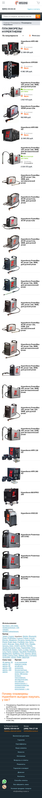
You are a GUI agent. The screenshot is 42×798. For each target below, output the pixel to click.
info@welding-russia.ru (21, 791)
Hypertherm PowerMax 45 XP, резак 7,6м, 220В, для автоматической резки (30, 326)
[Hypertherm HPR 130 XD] (11, 455)
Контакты (21, 776)
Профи (32, 644)
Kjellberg (16, 653)
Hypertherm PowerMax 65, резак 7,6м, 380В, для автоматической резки (30, 347)
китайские (19, 666)
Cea (4, 652)
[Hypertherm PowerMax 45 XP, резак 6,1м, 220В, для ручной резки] (11, 202)
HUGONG (6, 657)
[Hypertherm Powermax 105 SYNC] (11, 539)
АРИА (13, 657)
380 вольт (23, 674)
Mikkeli (21, 655)
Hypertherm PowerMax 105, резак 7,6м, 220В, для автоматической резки (30, 431)
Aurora (27, 640)
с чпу (27, 689)
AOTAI (23, 646)
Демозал (21, 772)
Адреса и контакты (34, 9)
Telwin (4, 636)
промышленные (8, 628)
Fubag (25, 638)
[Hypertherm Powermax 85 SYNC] (11, 581)
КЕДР (22, 644)
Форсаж (11, 644)
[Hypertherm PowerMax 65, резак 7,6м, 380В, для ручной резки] (11, 265)
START (17, 646)
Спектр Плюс (12, 655)
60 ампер (6, 665)
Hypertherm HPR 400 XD (29, 42)
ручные (18, 676)
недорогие (19, 668)
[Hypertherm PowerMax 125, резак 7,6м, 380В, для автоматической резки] (11, 158)
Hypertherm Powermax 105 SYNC (30, 535)
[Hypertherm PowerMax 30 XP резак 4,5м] (11, 223)
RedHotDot (31, 652)
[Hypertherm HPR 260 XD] (11, 476)
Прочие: (18, 660)
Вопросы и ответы (21, 760)
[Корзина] (38, 2)
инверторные (20, 683)
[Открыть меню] (3, 2)
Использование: (9, 623)
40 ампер (6, 662)
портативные (20, 678)
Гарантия (21, 740)
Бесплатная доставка (21, 736)
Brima (33, 640)
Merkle (25, 636)
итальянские (20, 687)
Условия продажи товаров (21, 788)
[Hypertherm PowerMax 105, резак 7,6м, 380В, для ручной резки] (11, 307)
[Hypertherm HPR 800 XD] (11, 135)
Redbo (14, 650)
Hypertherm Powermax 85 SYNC (30, 578)
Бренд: (5, 634)
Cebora (19, 638)
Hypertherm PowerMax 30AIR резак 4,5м (30, 107)
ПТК (22, 653)
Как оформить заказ (21, 784)
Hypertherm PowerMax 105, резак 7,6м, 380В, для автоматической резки (30, 389)
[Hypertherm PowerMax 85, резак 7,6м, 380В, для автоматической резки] (11, 286)
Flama (9, 652)
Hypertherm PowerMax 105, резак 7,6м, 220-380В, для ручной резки (30, 410)
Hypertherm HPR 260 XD (29, 472)
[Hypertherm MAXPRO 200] (11, 497)
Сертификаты (21, 744)
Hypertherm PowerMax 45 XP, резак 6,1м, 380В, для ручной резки (30, 242)
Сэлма (25, 650)
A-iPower (32, 655)
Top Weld (22, 652)
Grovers (5, 646)
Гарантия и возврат (21, 768)
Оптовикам (21, 756)
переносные (20, 672)
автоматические (21, 679)
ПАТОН (29, 646)
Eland (4, 642)
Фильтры (36, 35)
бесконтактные (21, 670)
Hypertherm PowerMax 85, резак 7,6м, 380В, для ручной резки (30, 368)
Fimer (4, 638)
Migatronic (13, 640)
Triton (17, 644)
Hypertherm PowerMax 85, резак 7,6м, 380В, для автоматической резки (30, 284)
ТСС (27, 644)
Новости (21, 752)
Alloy (27, 655)
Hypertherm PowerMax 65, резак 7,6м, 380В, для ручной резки (30, 262)
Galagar (15, 652)
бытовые (6, 626)
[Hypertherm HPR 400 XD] (11, 49)
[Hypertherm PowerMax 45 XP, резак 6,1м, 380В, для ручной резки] (11, 244)
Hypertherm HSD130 (29, 513)
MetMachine (7, 653)
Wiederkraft (6, 650)
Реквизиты (21, 764)
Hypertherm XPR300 (29, 62)
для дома (14, 626)
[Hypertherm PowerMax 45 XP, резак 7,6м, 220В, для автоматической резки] (11, 328)
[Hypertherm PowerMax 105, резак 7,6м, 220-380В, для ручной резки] (11, 413)
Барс (15, 642)
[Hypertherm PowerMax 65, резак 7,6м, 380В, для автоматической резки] (11, 349)
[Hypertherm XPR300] (11, 70)
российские (19, 681)
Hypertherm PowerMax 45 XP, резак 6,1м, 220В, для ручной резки (30, 200)
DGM (4, 655)
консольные (19, 689)
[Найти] (38, 16)
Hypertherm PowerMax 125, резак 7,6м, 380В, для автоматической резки (30, 150)
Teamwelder (25, 648)
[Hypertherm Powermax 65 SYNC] (11, 560)
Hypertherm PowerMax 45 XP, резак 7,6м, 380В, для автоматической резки (30, 179)
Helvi (11, 646)
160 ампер (6, 671)
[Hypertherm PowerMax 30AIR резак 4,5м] (11, 114)
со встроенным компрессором (21, 663)
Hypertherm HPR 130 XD (29, 451)
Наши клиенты (21, 748)
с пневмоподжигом (22, 684)
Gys (26, 642)
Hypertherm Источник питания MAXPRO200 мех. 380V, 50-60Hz (30, 599)
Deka (18, 648)
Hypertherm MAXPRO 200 (30, 493)
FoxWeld (21, 642)
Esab (10, 642)
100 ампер (6, 669)
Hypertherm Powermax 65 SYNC (30, 557)
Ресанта (21, 640)
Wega (34, 653)
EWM (19, 657)
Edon (20, 650)
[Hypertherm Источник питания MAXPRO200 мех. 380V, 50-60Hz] (11, 602)
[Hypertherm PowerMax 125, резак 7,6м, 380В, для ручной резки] (11, 92)
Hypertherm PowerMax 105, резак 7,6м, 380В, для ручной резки (30, 304)
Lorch (4, 644)
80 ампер (6, 667)
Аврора (28, 653)
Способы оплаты (21, 780)
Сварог (11, 636)
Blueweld (32, 636)
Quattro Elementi (8, 648)
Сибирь (32, 650)
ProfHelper (12, 638)
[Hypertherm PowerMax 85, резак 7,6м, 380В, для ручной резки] (11, 370)
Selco (31, 642)
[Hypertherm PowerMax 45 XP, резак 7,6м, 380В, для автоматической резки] (11, 181)
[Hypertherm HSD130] (11, 518)
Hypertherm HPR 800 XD (29, 128)
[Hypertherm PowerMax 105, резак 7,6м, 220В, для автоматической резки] (11, 434)
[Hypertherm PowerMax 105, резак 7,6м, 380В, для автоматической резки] (11, 391)
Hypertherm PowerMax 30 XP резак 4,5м (30, 219)
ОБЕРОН (25, 657)
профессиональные (10, 631)
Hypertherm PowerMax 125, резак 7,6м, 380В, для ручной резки (30, 84)
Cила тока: (7, 660)
